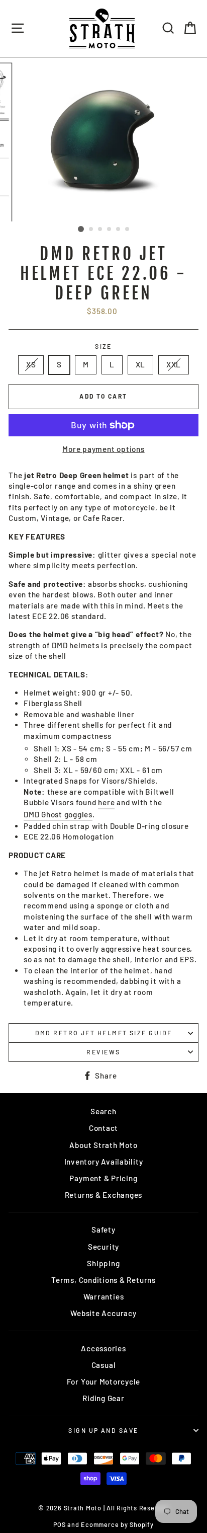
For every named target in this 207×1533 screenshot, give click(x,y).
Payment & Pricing (103, 1178)
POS (59, 1524)
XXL (173, 364)
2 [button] (91, 229)
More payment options (103, 448)
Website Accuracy (103, 1313)
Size (103, 346)
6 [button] (127, 229)
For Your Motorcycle (104, 1381)
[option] (103, 139)
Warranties (103, 1296)
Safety (103, 1229)
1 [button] (81, 229)
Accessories (103, 1348)
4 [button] (109, 229)
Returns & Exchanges (104, 1194)
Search (103, 1111)
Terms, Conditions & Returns (103, 1279)
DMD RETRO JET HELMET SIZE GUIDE (103, 1032)
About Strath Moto (103, 1144)
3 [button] (100, 229)
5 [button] (118, 229)
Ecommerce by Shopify (117, 1524)
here (106, 802)
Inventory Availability (103, 1161)
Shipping (103, 1263)
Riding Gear (103, 1398)
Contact (103, 1127)
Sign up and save (103, 1430)
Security (103, 1246)
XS (31, 364)
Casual (103, 1364)
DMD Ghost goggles (58, 814)
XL (141, 364)
